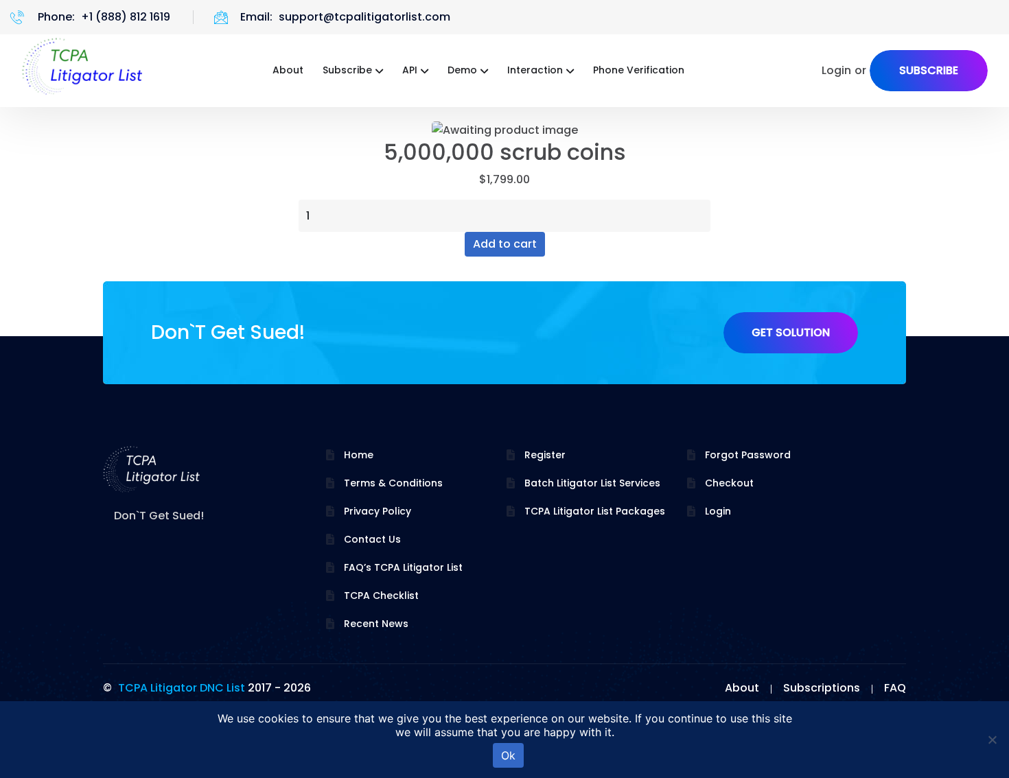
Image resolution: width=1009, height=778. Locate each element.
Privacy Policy (377, 511)
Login (718, 511)
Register (545, 455)
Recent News (376, 623)
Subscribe (347, 70)
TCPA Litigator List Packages (594, 511)
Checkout (729, 483)
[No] (992, 739)
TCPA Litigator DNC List (181, 688)
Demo (462, 70)
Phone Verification (638, 70)
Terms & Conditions (393, 483)
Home (358, 455)
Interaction (535, 70)
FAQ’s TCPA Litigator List (403, 567)
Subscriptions (821, 688)
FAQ (895, 688)
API (409, 70)
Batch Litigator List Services (592, 483)
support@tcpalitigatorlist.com (364, 17)
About (287, 70)
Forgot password (748, 455)
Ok (508, 755)
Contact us (372, 539)
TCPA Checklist (381, 595)
